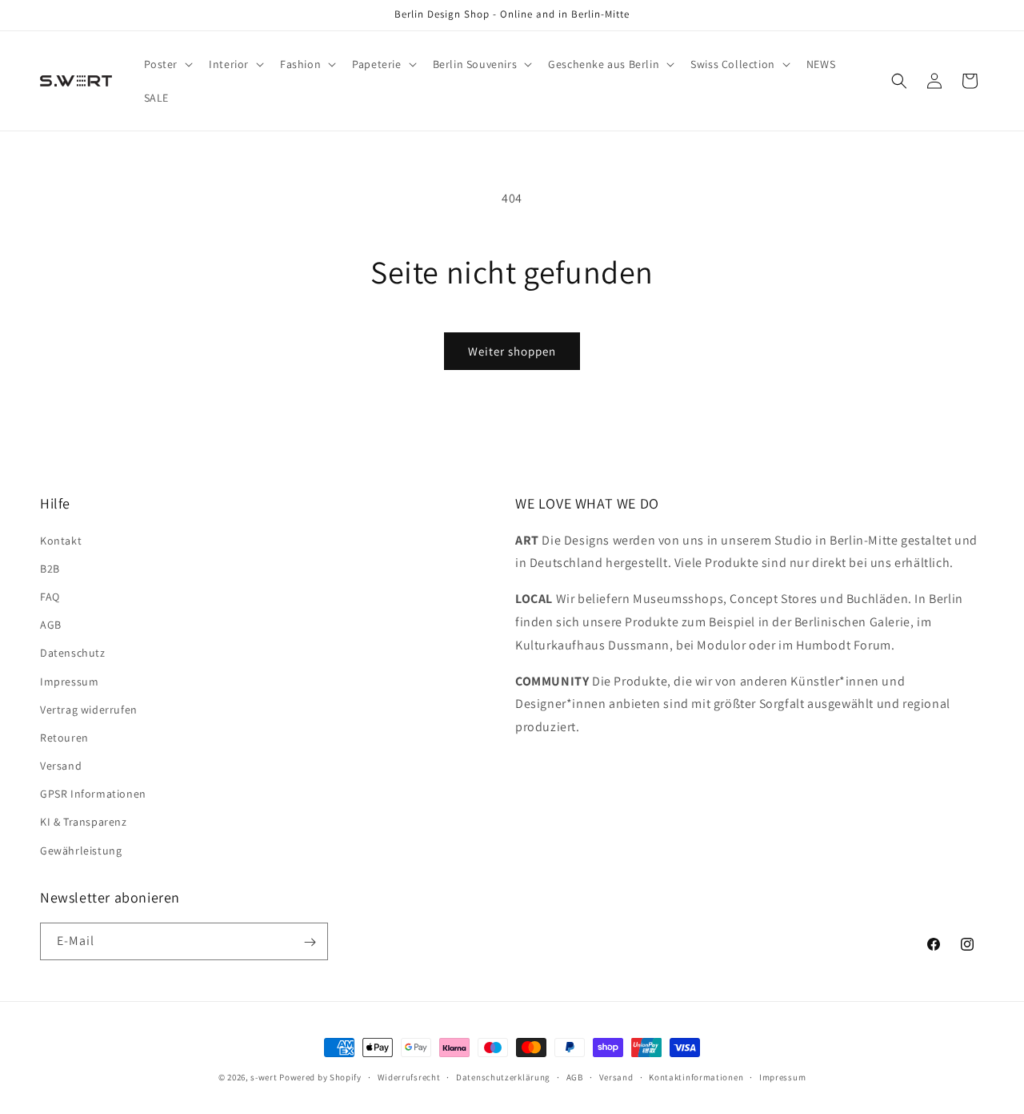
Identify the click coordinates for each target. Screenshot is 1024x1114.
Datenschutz (73, 652)
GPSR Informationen (93, 793)
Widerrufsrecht (409, 1076)
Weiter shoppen (512, 351)
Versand (61, 765)
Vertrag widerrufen (89, 709)
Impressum (69, 681)
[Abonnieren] (309, 942)
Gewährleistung (81, 850)
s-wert (263, 1077)
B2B (50, 568)
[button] (167, 64)
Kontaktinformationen (696, 1076)
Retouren (64, 737)
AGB (51, 624)
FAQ (50, 596)
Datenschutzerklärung (503, 1076)
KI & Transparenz (83, 821)
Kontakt (61, 540)
